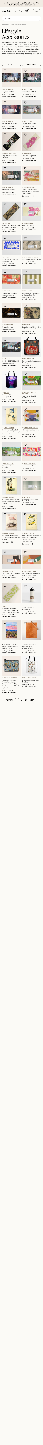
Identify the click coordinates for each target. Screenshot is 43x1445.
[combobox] (21, 18)
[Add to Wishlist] (5, 70)
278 (26, 700)
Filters (12, 64)
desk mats (9, 51)
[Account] (15, 11)
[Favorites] (21, 11)
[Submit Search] (4, 18)
